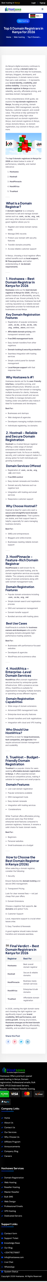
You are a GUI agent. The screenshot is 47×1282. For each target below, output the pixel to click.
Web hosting (23, 21)
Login (33, 3)
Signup (42, 3)
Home (8, 37)
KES (39, 16)
